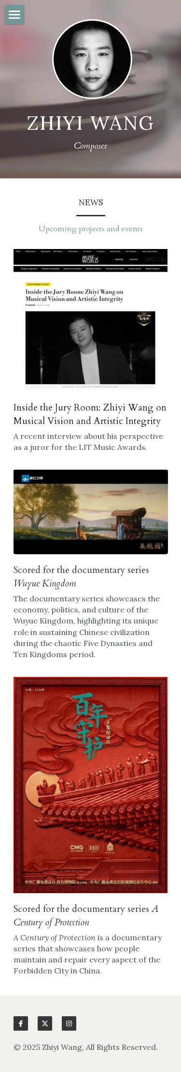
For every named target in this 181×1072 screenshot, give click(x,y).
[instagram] (69, 1023)
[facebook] (21, 1023)
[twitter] (45, 1023)
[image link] (91, 319)
